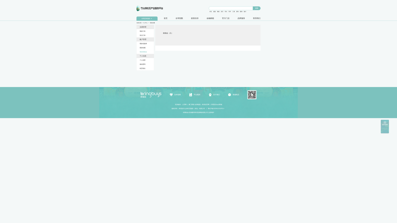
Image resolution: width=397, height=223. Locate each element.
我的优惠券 (143, 43)
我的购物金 (143, 52)
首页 (165, 18)
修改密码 (142, 64)
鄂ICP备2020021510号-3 (215, 108)
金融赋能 (210, 18)
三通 (233, 11)
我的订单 (142, 31)
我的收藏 (142, 48)
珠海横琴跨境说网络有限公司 (198, 112)
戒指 (214, 11)
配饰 (241, 11)
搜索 (256, 8)
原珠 (237, 11)
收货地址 (142, 68)
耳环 (229, 11)
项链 (218, 11)
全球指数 (179, 18)
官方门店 (226, 18)
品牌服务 (241, 18)
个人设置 (142, 60)
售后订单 (142, 35)
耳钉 (226, 11)
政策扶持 (194, 18)
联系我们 (257, 18)
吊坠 (210, 11)
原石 (222, 11)
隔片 (245, 11)
